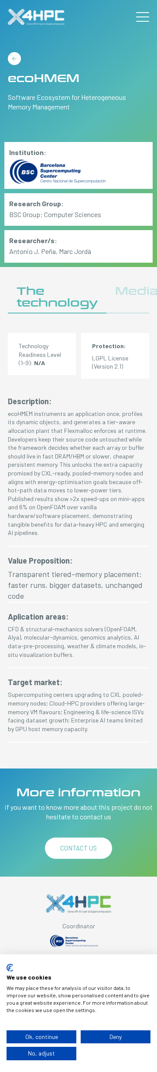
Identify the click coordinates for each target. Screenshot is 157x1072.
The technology (57, 297)
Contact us (78, 848)
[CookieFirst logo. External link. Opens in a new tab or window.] (10, 968)
